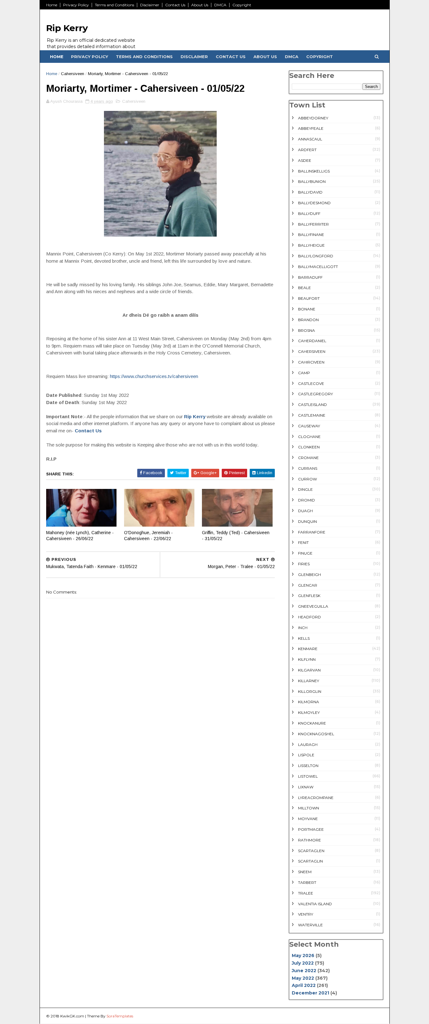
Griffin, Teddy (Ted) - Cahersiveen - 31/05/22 (235, 535)
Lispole (306, 755)
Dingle (305, 489)
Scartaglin (310, 861)
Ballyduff (309, 213)
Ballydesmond (314, 202)
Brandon (308, 319)
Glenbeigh (309, 574)
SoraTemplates (119, 1016)
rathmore (309, 840)
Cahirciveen (311, 362)
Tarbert (307, 882)
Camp (304, 372)
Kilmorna (308, 701)
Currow (307, 479)
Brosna (306, 330)
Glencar (307, 585)
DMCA (220, 5)
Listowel (308, 776)
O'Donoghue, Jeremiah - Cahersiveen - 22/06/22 (148, 535)
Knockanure (312, 723)
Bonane (306, 309)
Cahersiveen (72, 73)
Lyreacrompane (316, 797)
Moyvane (308, 818)
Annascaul (310, 139)
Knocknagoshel (316, 733)
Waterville (310, 925)
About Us (199, 5)
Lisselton (308, 765)
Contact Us (175, 5)
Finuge (305, 553)
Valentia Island (315, 903)
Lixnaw (305, 787)
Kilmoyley (309, 712)
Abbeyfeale (310, 128)
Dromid (306, 500)
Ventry (305, 914)
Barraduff (310, 277)
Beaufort (309, 298)
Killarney (308, 680)
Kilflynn (307, 659)
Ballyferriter (313, 224)
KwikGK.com (72, 1016)
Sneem (305, 871)
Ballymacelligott (318, 266)
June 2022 (304, 970)
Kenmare (308, 648)
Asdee (304, 160)
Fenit (303, 542)
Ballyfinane (311, 234)
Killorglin (309, 691)
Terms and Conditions (114, 5)
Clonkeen (309, 447)
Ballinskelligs (314, 171)
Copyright (241, 5)
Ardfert (307, 149)
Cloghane (309, 436)
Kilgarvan (309, 670)
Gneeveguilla (313, 606)
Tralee (305, 893)
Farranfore (311, 532)
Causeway (309, 426)
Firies (304, 563)
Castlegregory (315, 394)
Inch (302, 627)
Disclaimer (149, 5)
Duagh (305, 510)
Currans (307, 468)
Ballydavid (310, 192)
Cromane (308, 457)
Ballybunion (312, 181)
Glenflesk (309, 595)
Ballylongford (315, 256)
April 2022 (304, 985)
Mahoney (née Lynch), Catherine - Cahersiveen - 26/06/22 (80, 535)
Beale (304, 287)
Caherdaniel (312, 340)
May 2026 (303, 955)
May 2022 (303, 978)
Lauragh (308, 744)
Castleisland (312, 404)
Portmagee (311, 829)
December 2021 (310, 993)
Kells (304, 638)
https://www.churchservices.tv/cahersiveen (154, 376)
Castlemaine (311, 415)
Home (51, 5)
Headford (309, 617)
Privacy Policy (76, 5)
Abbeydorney (313, 118)
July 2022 (303, 963)
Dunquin (307, 521)
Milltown (308, 808)
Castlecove (311, 383)
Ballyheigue (311, 245)
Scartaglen (311, 850)
